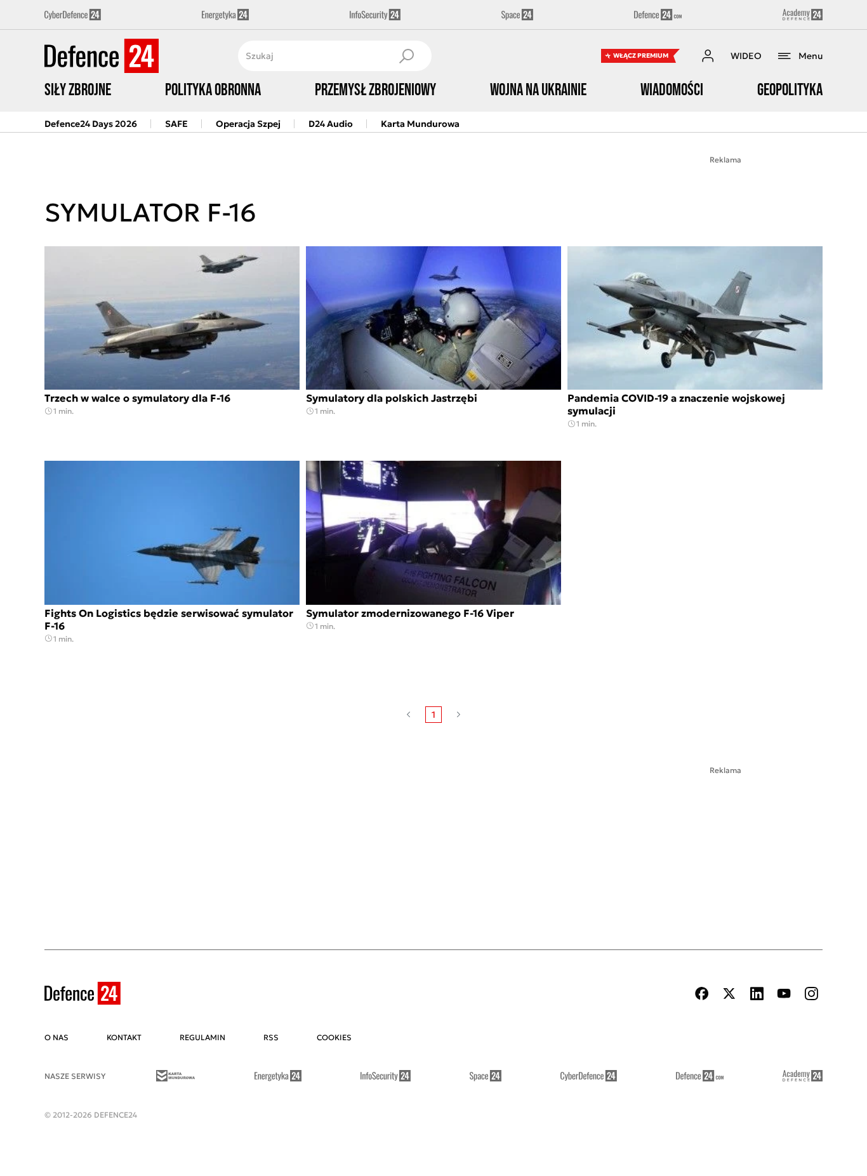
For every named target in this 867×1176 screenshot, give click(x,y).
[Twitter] (729, 993)
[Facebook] (702, 993)
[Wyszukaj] (406, 56)
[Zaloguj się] (707, 56)
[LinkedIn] (756, 993)
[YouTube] (783, 993)
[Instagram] (811, 993)
